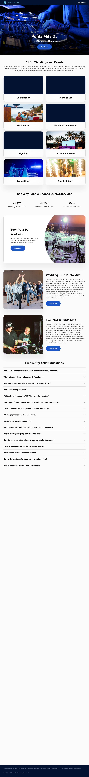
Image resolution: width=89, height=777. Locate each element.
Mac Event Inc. (16, 772)
